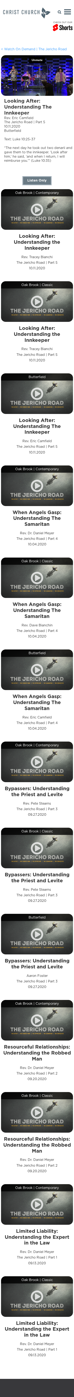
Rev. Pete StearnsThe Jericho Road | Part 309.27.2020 (37, 801)
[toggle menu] (67, 11)
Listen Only (37, 180)
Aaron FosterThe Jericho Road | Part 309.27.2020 (37, 973)
